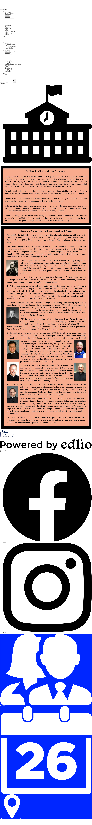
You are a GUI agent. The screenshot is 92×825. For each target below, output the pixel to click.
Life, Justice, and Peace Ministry (10, 58)
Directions (22, 818)
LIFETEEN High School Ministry (10, 46)
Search (1, 82)
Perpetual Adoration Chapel (9, 18)
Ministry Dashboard (8, 52)
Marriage (6, 30)
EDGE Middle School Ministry (10, 44)
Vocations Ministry (8, 71)
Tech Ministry (7, 67)
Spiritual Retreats (7, 65)
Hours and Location (8, 14)
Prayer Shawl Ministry (8, 61)
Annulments (7, 34)
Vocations (6, 32)
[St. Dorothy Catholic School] (8, 8)
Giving (6, 74)
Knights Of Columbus (8, 57)
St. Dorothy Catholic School (9, 21)
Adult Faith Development (9, 48)
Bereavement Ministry (8, 54)
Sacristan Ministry (8, 40)
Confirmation (7, 29)
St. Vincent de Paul (8, 66)
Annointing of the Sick (8, 33)
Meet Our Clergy (7, 16)
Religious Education (8, 43)
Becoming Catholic (8, 25)
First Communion (8, 28)
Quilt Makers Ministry (8, 62)
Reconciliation (7, 27)
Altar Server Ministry (8, 38)
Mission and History (8, 12)
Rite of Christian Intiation (9, 47)
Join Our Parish (7, 15)
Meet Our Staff (7, 17)
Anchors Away (7, 53)
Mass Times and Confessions (9, 13)
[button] (4, 11)
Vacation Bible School (8, 68)
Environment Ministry (8, 39)
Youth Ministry (7, 70)
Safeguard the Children (8, 22)
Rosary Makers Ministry (9, 63)
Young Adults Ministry (8, 69)
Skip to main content (3, 0)
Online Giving (7, 75)
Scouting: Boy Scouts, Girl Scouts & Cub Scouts (13, 64)
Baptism (6, 26)
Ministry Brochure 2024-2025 (10, 51)
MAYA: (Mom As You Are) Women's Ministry (12, 59)
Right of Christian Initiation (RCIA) (11, 31)
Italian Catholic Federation (9, 56)
